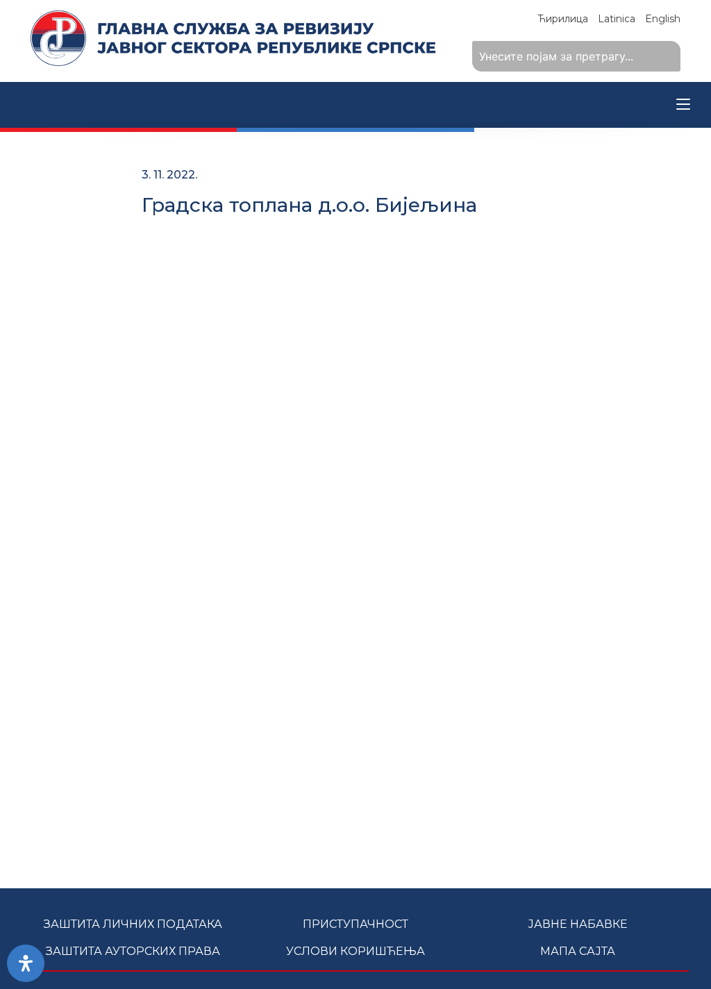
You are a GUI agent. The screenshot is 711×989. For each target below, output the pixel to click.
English (662, 19)
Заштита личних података (133, 924)
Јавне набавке (578, 924)
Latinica (616, 19)
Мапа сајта (577, 951)
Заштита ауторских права (133, 951)
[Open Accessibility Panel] (25, 963)
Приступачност (355, 924)
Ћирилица (562, 19)
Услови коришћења (355, 951)
